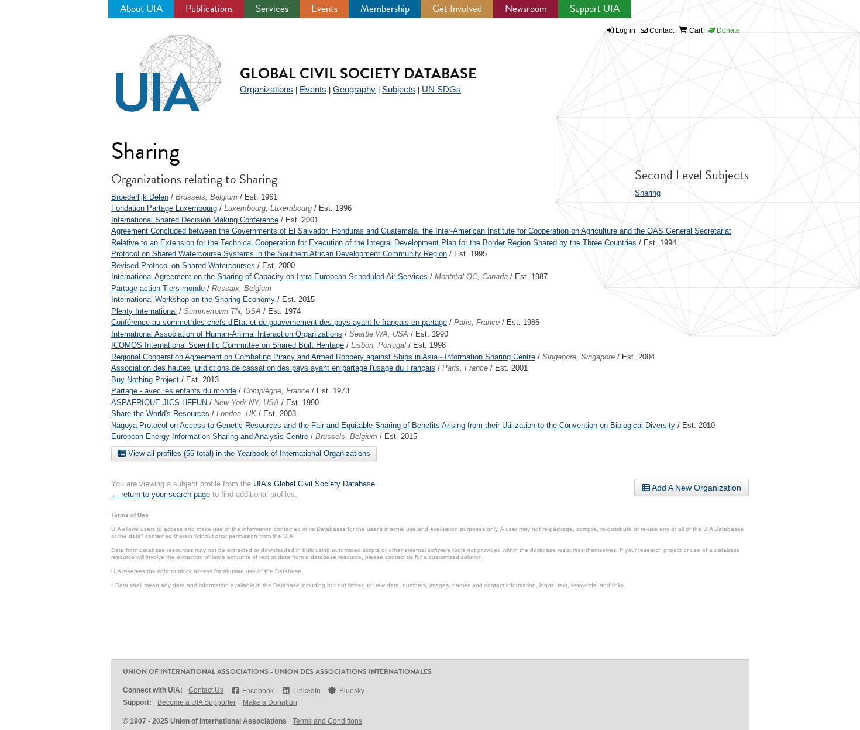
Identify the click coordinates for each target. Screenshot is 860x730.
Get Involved (457, 8)
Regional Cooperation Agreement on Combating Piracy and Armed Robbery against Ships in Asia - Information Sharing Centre (323, 356)
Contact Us (205, 690)
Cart (695, 30)
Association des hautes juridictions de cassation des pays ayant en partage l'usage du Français (273, 368)
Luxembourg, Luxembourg (268, 208)
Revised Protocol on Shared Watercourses (183, 265)
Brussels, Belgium (207, 197)
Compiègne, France (276, 390)
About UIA (141, 8)
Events (324, 8)
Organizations (266, 89)
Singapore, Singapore (578, 356)
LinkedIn (306, 691)
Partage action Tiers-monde (158, 288)
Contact (661, 30)
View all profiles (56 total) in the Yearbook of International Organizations (248, 453)
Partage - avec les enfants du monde (173, 390)
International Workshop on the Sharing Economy (193, 299)
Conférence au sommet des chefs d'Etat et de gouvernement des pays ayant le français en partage (279, 322)
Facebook (258, 691)
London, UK (236, 413)
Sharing (648, 193)
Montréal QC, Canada (471, 276)
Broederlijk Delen (139, 197)
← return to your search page (160, 494)
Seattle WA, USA (378, 334)
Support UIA (595, 8)
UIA (155, 67)
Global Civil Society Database (358, 73)
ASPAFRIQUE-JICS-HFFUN (159, 402)
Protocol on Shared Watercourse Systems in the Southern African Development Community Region (279, 253)
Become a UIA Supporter (196, 702)
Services (272, 8)
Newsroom (526, 8)
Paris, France (477, 322)
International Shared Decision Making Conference (194, 219)
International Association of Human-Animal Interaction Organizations (226, 334)
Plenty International (144, 311)
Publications (209, 8)
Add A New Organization (695, 487)
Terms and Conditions (327, 721)
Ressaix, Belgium (241, 288)
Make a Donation (270, 702)
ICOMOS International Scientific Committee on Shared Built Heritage (227, 345)
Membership (385, 8)
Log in (625, 30)
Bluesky (351, 691)
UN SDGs (441, 89)
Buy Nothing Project (145, 379)
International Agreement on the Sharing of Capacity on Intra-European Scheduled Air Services (269, 276)
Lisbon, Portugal (378, 345)
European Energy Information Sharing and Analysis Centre (209, 436)
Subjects (398, 89)
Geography (354, 89)
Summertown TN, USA (222, 311)
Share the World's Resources (160, 413)
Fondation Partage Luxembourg (164, 208)
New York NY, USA (246, 402)
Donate (727, 30)
